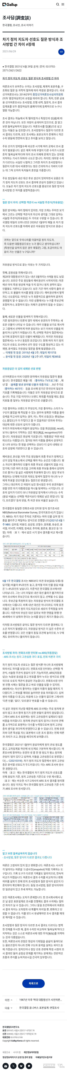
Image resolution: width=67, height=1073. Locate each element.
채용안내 (6, 1052)
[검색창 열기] (58, 4)
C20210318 (15, 760)
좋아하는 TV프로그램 (46, 380)
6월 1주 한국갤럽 (11, 580)
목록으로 (33, 983)
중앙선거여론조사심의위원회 (48, 94)
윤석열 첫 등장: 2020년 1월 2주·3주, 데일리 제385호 (33, 356)
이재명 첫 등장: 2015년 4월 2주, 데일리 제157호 (31, 352)
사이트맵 (17, 1052)
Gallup (9, 5)
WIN (61, 1067)
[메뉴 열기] (63, 4)
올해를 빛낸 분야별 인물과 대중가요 (29, 384)
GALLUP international (49, 1066)
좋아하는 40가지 (13, 388)
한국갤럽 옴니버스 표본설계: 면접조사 (39, 1007)
